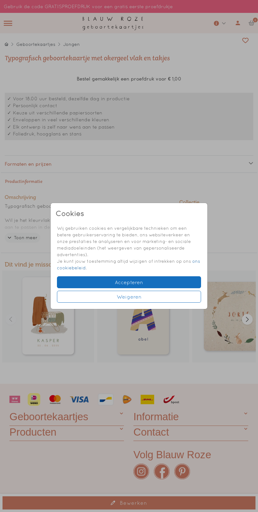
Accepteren (129, 282)
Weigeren (129, 297)
